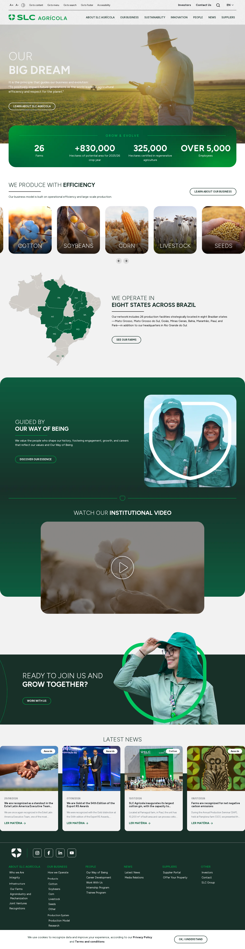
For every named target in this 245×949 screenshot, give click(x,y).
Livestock (54, 899)
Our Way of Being (97, 872)
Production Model (59, 920)
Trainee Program (96, 892)
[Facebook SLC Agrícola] (48, 853)
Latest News (132, 872)
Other (52, 909)
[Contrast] (23, 5)
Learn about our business (213, 191)
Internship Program (97, 887)
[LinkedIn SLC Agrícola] (60, 853)
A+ (11, 5)
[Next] (126, 261)
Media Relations (134, 877)
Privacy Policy (142, 937)
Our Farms (16, 889)
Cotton (52, 884)
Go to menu (53, 5)
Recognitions (17, 908)
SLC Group (208, 882)
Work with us (36, 700)
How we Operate (58, 872)
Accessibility (103, 5)
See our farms (126, 339)
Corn (51, 894)
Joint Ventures (18, 903)
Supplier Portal (172, 872)
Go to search (70, 5)
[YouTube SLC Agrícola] (71, 853)
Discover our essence (36, 459)
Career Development (98, 877)
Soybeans (54, 889)
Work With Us (94, 882)
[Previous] (119, 261)
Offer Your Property (175, 877)
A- (17, 5)
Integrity (14, 877)
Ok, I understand (191, 939)
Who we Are (16, 872)
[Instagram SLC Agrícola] (37, 853)
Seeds (52, 904)
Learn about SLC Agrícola (32, 106)
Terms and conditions (90, 941)
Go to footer (87, 5)
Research (53, 925)
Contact (207, 877)
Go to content (36, 5)
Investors (207, 872)
